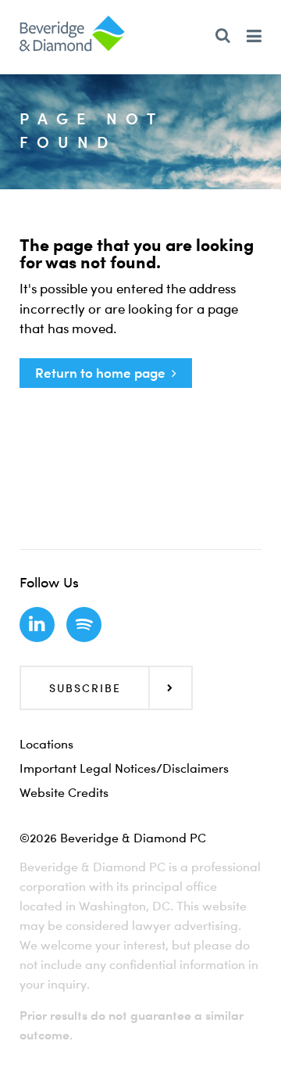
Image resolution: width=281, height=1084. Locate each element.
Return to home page (100, 372)
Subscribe (85, 688)
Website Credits (64, 792)
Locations (46, 744)
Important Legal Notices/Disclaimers (124, 768)
